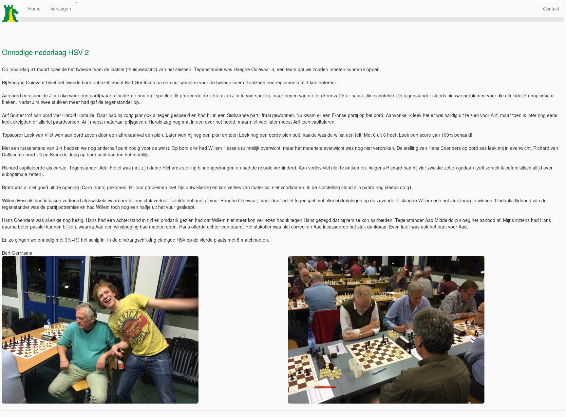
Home (34, 8)
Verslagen (60, 8)
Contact (551, 8)
